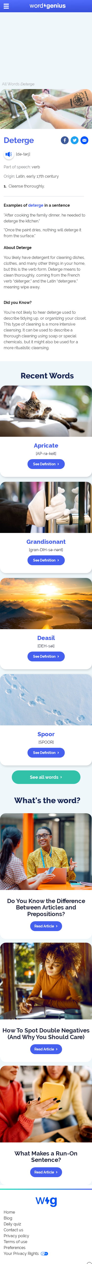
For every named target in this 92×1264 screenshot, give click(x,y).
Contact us (13, 1230)
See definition (44, 464)
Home (9, 1212)
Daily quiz (12, 1224)
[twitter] (75, 140)
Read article (44, 926)
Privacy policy (16, 1235)
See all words (44, 777)
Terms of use (15, 1241)
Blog (8, 1218)
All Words (11, 84)
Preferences (15, 1247)
